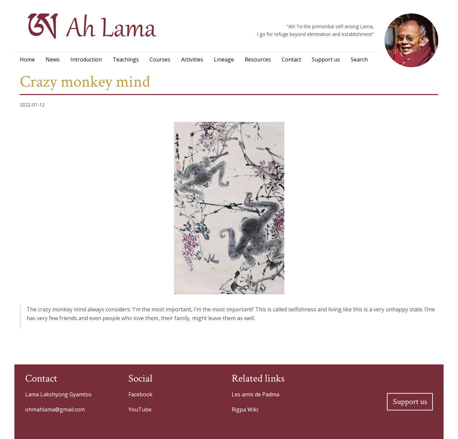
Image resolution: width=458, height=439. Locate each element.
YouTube (140, 409)
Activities (192, 59)
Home (27, 59)
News (53, 59)
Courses (160, 59)
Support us (326, 59)
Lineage (224, 59)
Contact (291, 59)
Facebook (140, 394)
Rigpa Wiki (245, 409)
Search (359, 59)
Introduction (86, 59)
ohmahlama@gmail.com (55, 409)
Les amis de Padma (255, 394)
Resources (258, 59)
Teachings (126, 59)
